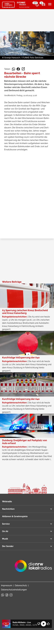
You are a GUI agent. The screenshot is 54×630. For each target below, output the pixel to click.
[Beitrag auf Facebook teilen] (18, 69)
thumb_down (38, 623)
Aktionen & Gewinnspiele (15, 516)
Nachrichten (8, 509)
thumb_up (48, 623)
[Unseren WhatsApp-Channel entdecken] (2, 595)
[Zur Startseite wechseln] (8, 4)
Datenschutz (21, 585)
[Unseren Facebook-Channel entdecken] (6, 595)
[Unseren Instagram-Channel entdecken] (11, 595)
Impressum (6, 585)
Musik (5, 539)
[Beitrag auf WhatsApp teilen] (13, 69)
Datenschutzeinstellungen (14, 589)
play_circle (43, 624)
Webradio (7, 501)
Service (6, 524)
